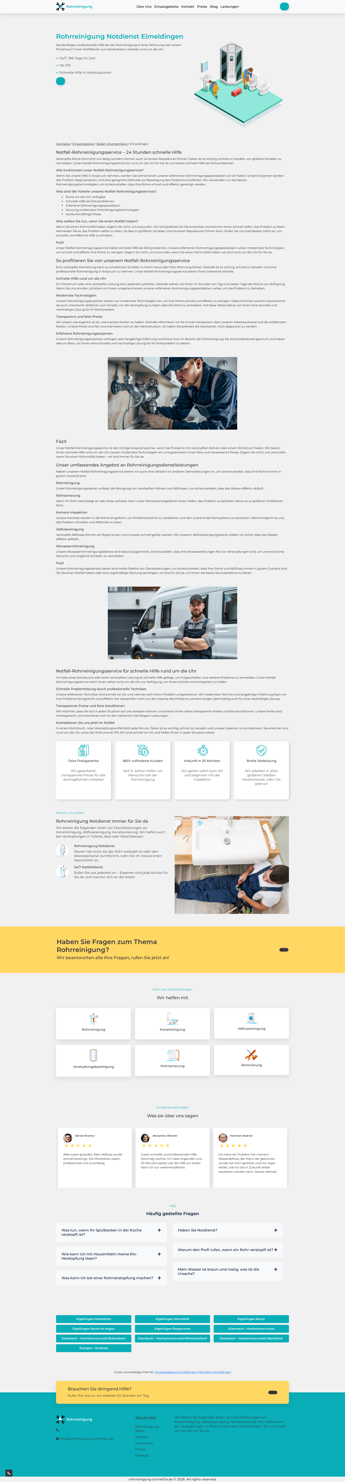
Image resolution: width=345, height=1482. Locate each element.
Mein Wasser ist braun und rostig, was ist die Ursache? (218, 1271)
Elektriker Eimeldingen (214, 1372)
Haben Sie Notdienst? (197, 1230)
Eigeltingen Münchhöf (172, 1319)
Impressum (144, 1443)
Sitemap (142, 1455)
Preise (202, 7)
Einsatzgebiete (166, 7)
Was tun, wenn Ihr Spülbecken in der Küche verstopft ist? (101, 1232)
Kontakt (187, 7)
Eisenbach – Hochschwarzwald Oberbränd (251, 1338)
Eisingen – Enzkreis (93, 1348)
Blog (214, 7)
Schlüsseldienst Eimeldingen (176, 1372)
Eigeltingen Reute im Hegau (93, 1328)
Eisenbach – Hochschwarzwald (251, 1328)
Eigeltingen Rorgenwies (172, 1328)
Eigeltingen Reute (251, 1319)
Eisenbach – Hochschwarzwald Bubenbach (94, 1338)
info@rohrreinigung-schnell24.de (86, 1439)
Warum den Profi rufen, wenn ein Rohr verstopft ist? (225, 1250)
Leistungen (229, 7)
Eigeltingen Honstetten (93, 1319)
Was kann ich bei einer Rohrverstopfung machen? (107, 1278)
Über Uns (143, 7)
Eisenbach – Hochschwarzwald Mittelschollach (172, 1338)
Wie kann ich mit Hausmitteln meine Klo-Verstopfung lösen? (99, 1256)
